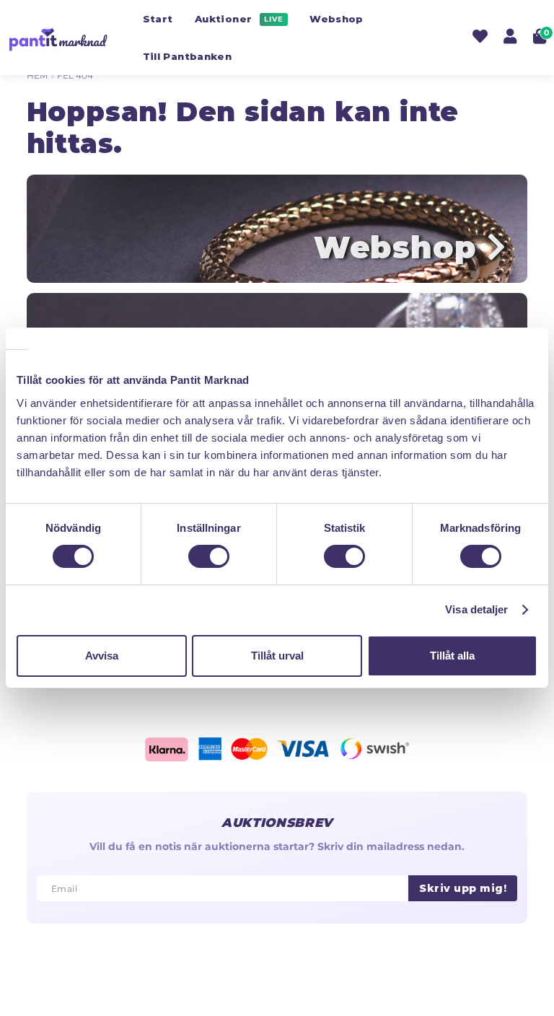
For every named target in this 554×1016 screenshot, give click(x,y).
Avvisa (101, 655)
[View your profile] (510, 38)
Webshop (336, 19)
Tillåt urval (277, 655)
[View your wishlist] (480, 38)
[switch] (208, 556)
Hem (37, 75)
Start (158, 19)
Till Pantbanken (187, 56)
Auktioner (239, 19)
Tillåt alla (452, 655)
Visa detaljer (476, 609)
